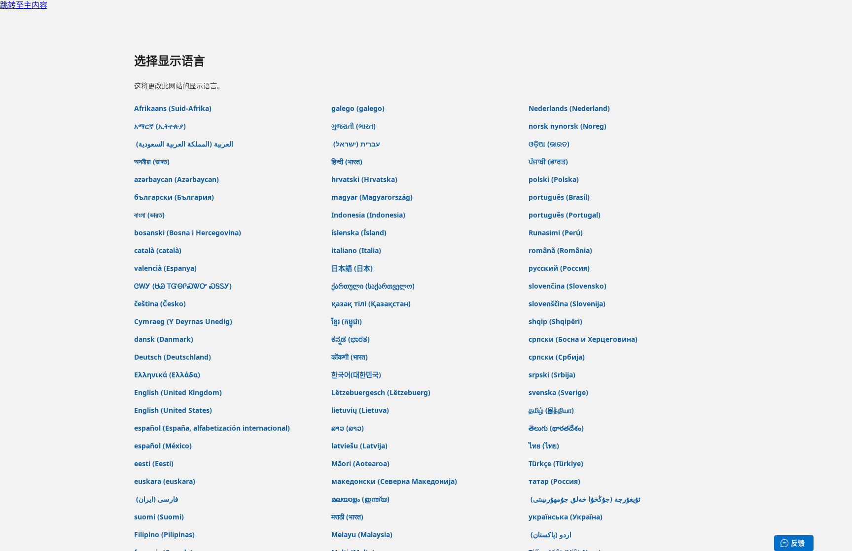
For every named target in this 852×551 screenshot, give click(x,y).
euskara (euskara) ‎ (165, 481)
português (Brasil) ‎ (560, 197)
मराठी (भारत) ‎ (348, 516)
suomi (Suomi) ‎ (160, 516)
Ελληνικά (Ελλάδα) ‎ (168, 374)
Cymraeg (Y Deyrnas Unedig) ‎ (184, 321)
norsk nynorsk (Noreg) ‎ (568, 126)
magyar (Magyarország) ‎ (373, 197)
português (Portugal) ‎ (566, 215)
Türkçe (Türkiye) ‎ (557, 463)
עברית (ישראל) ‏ (355, 143)
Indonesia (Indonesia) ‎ (369, 215)
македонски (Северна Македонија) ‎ (395, 481)
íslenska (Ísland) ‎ (360, 232)
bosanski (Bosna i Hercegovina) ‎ (188, 232)
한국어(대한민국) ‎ (357, 374)
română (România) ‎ (561, 250)
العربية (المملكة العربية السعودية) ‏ (183, 143)
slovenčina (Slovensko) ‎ (568, 286)
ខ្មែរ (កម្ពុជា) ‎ (347, 321)
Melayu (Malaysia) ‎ (362, 534)
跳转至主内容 (23, 5)
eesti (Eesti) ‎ (155, 463)
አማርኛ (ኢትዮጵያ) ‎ (161, 126)
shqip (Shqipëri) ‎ (556, 321)
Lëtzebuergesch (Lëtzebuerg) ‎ (381, 392)
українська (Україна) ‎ (566, 516)
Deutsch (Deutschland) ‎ (173, 357)
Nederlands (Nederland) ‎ (570, 108)
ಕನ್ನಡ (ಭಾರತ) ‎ (351, 339)
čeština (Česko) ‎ (161, 303)
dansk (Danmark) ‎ (164, 339)
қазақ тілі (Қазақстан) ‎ (372, 303)
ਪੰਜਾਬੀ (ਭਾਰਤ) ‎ (549, 161)
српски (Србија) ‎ (558, 357)
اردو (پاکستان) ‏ (550, 534)
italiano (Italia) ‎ (357, 250)
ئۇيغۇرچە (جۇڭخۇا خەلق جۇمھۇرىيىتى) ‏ (584, 499)
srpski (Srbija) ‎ (553, 374)
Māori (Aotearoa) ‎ (361, 463)
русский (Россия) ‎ (560, 268)
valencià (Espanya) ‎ (166, 268)
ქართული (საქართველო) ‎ (374, 286)
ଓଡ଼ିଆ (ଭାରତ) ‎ (550, 143)
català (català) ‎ (158, 250)
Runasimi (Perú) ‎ (557, 232)
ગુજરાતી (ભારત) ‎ (354, 126)
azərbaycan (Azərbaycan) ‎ (177, 179)
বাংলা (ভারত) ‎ (150, 215)
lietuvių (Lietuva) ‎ (361, 410)
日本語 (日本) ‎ (353, 268)
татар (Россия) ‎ (555, 481)
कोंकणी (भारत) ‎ (350, 357)
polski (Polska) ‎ (555, 179)
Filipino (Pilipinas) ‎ (165, 534)
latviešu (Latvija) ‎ (360, 445)
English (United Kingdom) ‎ (179, 392)
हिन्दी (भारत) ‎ (347, 161)
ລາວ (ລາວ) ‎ (348, 428)
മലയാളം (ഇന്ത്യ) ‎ (361, 499)
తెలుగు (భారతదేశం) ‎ (557, 428)
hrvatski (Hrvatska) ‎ (365, 179)
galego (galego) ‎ (359, 108)
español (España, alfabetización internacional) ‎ (213, 428)
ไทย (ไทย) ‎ (545, 445)
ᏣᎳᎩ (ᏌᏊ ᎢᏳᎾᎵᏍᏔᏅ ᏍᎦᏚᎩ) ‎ (184, 286)
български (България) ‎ (175, 197)
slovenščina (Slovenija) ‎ (568, 303)
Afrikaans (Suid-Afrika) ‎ (173, 108)
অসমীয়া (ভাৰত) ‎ (153, 161)
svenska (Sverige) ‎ (559, 392)
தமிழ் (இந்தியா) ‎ (552, 410)
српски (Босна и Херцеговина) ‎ (584, 339)
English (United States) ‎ (174, 410)
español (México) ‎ (164, 445)
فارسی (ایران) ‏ (156, 499)
